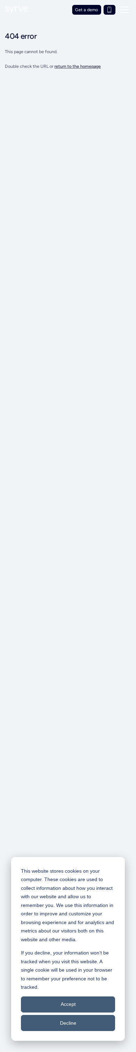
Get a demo (86, 9)
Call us (109, 10)
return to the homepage (77, 66)
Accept (68, 1004)
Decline (68, 1023)
